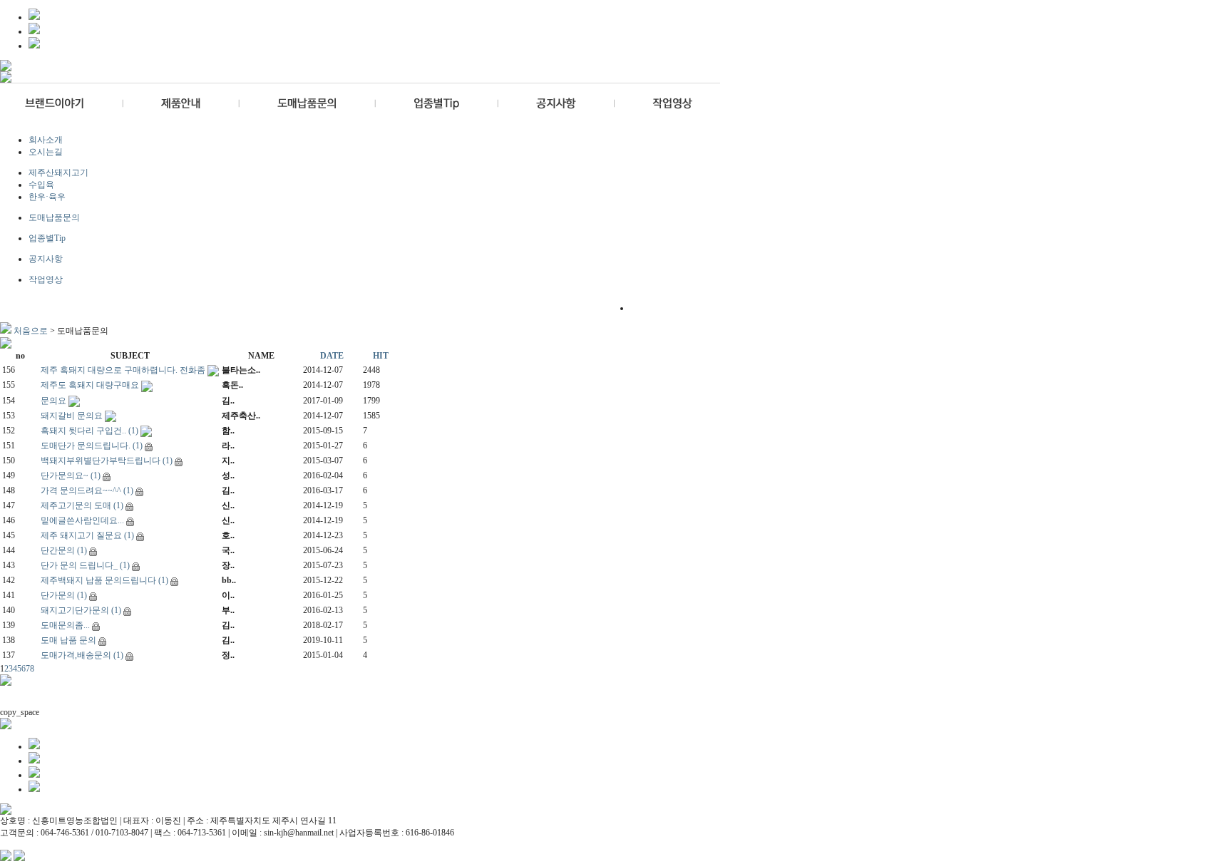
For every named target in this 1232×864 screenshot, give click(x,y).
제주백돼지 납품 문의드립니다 (98, 580)
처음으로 (31, 331)
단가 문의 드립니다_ (79, 565)
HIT (381, 356)
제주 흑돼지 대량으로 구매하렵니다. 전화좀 (123, 370)
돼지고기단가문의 (75, 610)
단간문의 (58, 550)
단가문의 (58, 595)
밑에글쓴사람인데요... (82, 520)
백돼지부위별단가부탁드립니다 (100, 461)
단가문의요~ (64, 475)
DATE (332, 356)
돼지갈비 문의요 (72, 416)
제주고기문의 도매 (76, 505)
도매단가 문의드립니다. (85, 446)
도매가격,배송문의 (76, 655)
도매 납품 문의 (68, 640)
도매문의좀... (65, 625)
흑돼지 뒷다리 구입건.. (83, 431)
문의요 (53, 401)
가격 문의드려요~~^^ (81, 490)
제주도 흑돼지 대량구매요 (90, 385)
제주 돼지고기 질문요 (81, 535)
